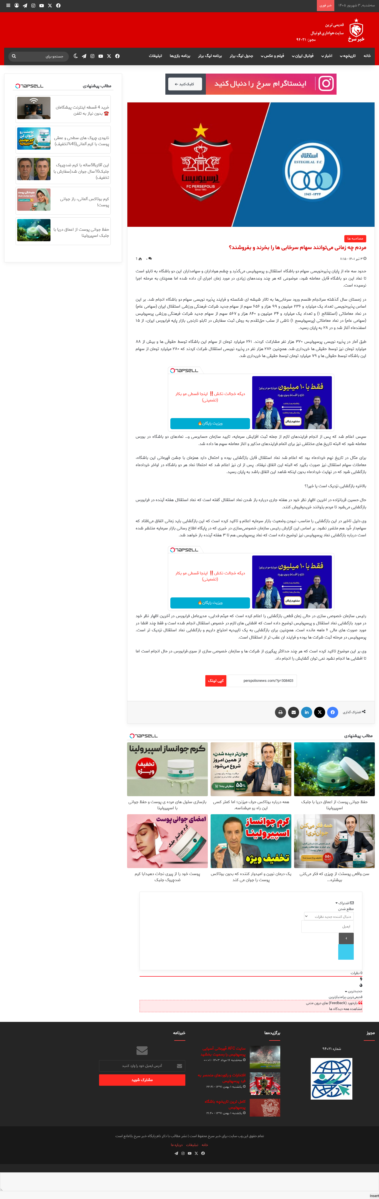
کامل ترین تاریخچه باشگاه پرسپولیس (225, 1105)
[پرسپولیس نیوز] (335, 30)
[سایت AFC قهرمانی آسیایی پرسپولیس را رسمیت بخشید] (265, 1057)
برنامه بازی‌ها (180, 56)
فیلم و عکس (274, 56)
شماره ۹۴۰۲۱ (331, 1049)
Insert (374, 1196)
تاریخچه (349, 56)
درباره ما (177, 1145)
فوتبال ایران (304, 56)
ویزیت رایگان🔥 (210, 423)
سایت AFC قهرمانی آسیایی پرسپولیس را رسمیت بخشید (223, 1051)
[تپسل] (172, 370)
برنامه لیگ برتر (210, 56)
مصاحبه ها (355, 239)
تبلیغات (155, 56)
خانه (367, 56)
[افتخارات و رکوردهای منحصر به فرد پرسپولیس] (265, 1083)
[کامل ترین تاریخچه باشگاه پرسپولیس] (265, 1108)
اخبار (328, 56)
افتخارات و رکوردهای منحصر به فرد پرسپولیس (222, 1078)
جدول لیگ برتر (241, 56)
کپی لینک (216, 681)
